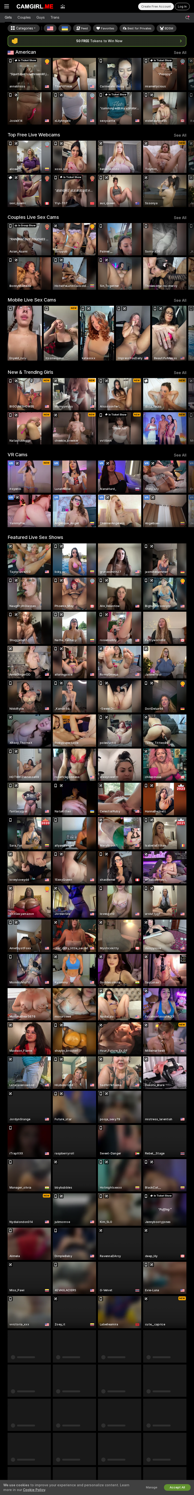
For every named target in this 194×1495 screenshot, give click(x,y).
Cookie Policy (34, 1490)
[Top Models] (62, 6)
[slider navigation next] (184, 91)
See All (180, 52)
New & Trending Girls (30, 372)
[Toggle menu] (6, 6)
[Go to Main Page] (34, 6)
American (25, 52)
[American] (50, 28)
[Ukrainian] (64, 28)
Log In (182, 6)
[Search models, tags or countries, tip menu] (187, 18)
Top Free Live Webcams (34, 135)
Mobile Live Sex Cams (32, 300)
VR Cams (17, 454)
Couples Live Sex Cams (33, 217)
